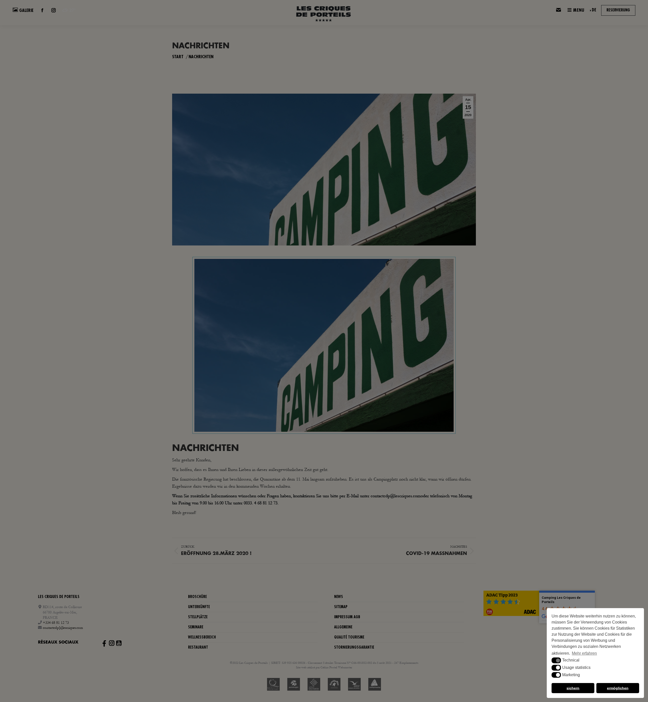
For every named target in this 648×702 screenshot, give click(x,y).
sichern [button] (572, 688)
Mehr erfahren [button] (584, 653)
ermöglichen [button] (618, 688)
